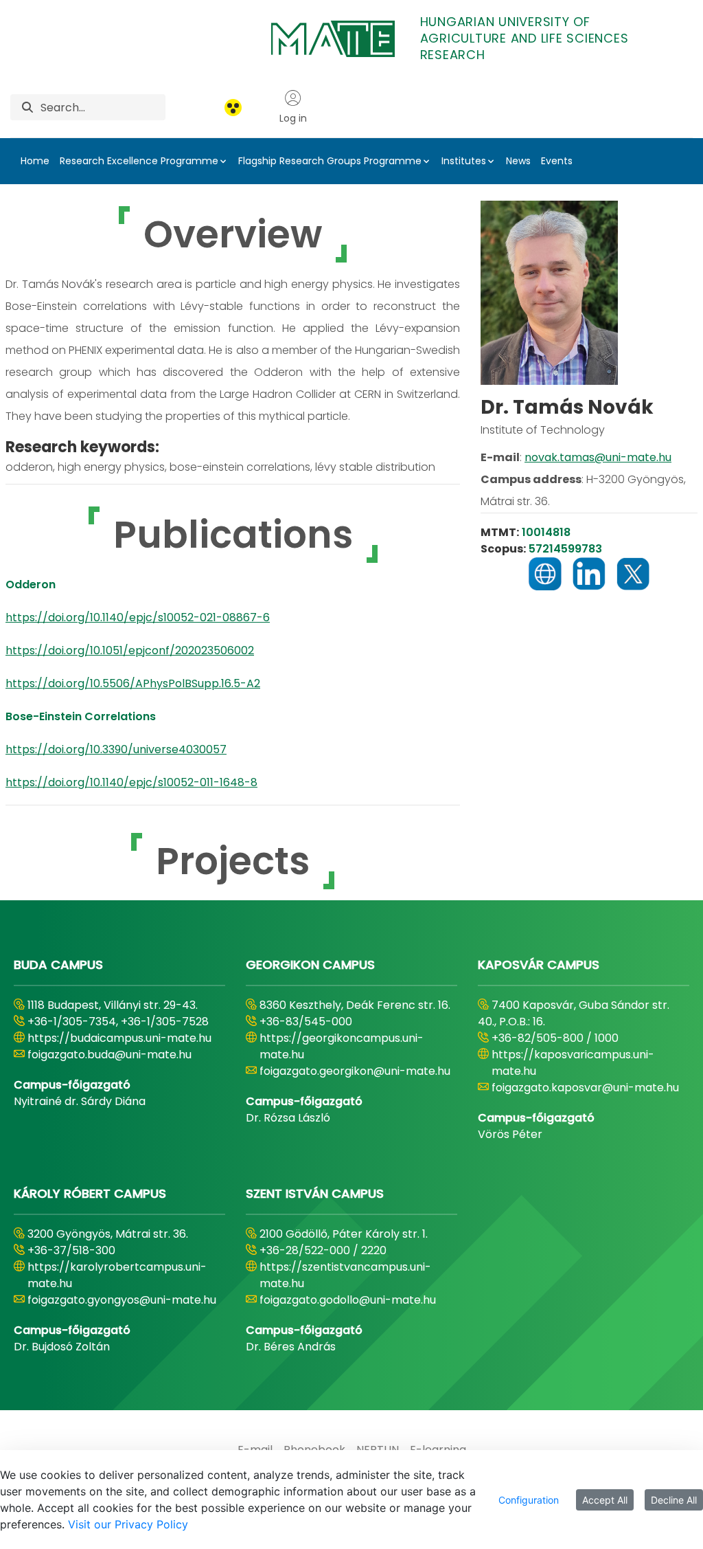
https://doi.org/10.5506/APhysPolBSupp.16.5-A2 (132, 683)
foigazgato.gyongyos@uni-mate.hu (121, 1300)
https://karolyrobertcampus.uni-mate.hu (117, 1275)
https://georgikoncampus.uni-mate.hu (342, 1046)
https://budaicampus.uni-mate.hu (119, 1038)
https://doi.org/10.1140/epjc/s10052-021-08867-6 (137, 617)
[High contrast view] (233, 107)
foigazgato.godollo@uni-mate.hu (348, 1300)
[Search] (27, 107)
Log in (293, 118)
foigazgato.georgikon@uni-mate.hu (355, 1071)
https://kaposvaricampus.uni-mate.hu (573, 1063)
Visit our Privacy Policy (128, 1524)
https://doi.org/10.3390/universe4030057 (116, 749)
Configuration (528, 1500)
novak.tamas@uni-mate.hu (598, 457)
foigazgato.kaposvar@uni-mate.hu (585, 1087)
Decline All (674, 1500)
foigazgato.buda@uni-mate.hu (109, 1054)
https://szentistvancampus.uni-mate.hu (345, 1275)
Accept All (604, 1500)
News (518, 161)
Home (35, 161)
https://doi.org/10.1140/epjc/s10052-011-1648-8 (131, 782)
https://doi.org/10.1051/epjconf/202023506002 (129, 650)
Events (557, 161)
